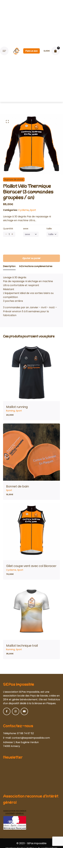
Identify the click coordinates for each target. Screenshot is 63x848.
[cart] (55, 51)
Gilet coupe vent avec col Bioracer (31, 566)
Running (10, 410)
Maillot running (17, 407)
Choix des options (31, 396)
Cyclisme (23, 210)
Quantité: (8, 228)
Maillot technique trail (22, 645)
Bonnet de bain (17, 486)
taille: (49, 228)
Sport (33, 210)
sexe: (26, 228)
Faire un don (31, 51)
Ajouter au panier (31, 475)
